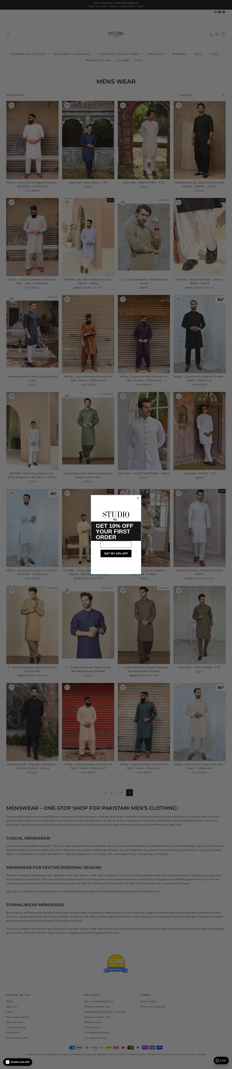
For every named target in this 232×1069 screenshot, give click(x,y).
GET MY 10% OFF (116, 553)
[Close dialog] (138, 498)
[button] (17, 1062)
